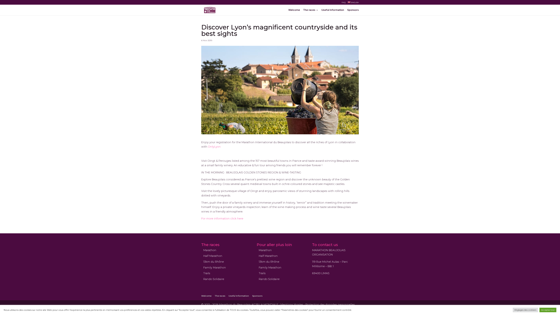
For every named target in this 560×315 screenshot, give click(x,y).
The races (309, 10)
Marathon (209, 250)
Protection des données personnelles (330, 304)
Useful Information (332, 10)
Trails (206, 273)
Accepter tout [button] (548, 310)
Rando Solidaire (213, 279)
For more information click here (222, 218)
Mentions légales (291, 304)
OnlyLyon (214, 146)
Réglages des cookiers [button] (525, 310)
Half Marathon (212, 256)
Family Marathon (214, 267)
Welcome (294, 10)
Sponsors (353, 10)
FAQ (344, 3)
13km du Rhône (213, 261)
